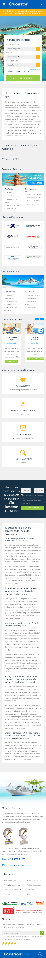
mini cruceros (34, 722)
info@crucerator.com (16, 865)
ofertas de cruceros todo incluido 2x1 (26, 633)
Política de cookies (34, 885)
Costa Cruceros (12, 301)
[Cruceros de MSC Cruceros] (12, 236)
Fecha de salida (12, 61)
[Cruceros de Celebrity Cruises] (12, 226)
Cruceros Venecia (33, 204)
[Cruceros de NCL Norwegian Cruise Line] (33, 226)
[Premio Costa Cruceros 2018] (25, 836)
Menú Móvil (4, 4)
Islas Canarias (11, 208)
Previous (37, 319)
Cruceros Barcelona (34, 194)
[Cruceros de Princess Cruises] (12, 258)
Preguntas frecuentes (12, 885)
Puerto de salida (12, 45)
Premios (7, 894)
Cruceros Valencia (33, 198)
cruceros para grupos (12, 639)
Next (42, 319)
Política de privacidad (35, 880)
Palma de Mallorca (33, 201)
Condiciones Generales (12, 889)
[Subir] (40, 954)
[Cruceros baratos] (34, 328)
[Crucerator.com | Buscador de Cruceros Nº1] (18, 4)
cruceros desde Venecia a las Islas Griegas (24, 610)
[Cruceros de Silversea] (12, 247)
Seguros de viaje (10, 880)
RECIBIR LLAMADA (32, 508)
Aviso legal (31, 889)
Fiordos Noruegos (13, 205)
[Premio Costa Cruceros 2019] (9, 836)
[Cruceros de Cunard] (33, 236)
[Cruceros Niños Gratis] (11, 328)
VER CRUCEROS (12, 361)
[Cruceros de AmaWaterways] (33, 257)
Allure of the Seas (33, 295)
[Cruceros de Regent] (33, 247)
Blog (28, 894)
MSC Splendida (32, 298)
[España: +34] (37, 490)
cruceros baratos (31, 548)
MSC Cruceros (11, 304)
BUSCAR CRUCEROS (23, 78)
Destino (9, 53)
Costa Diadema (32, 307)
